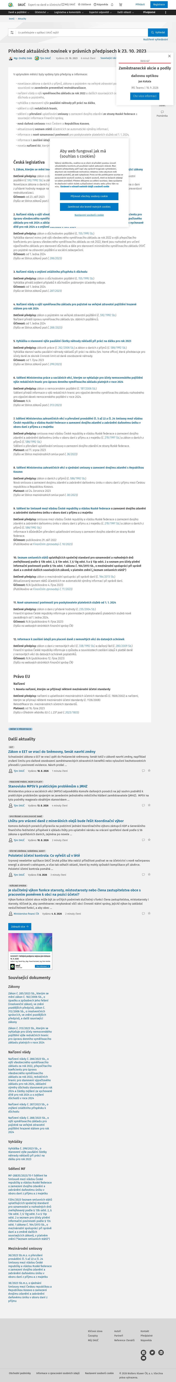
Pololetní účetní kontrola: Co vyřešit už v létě (44, 855)
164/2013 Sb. (106, 576)
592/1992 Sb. (34, 180)
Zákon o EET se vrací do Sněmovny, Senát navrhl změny (51, 752)
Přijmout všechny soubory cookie (89, 196)
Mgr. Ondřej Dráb (23, 58)
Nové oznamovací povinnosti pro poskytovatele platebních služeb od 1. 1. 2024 (66, 602)
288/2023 (55, 327)
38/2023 (72, 495)
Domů (11, 19)
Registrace (159, 4)
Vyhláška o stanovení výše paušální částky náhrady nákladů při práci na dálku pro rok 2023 (73, 341)
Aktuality (22, 19)
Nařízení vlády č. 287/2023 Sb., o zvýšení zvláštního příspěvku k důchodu (28, 1108)
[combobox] (88, 32)
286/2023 (55, 258)
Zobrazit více (18, 926)
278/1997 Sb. (112, 437)
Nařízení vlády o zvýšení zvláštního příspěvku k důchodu (51, 271)
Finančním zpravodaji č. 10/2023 (52, 544)
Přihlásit (140, 4)
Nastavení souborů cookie (99, 1373)
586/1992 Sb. (118, 347)
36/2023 (71, 454)
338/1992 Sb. (86, 646)
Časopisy (93, 1335)
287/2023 (55, 291)
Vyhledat (160, 32)
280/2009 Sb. (124, 646)
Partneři (118, 1335)
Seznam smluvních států (33, 557)
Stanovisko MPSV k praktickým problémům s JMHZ (47, 786)
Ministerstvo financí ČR (26, 913)
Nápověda (102, 4)
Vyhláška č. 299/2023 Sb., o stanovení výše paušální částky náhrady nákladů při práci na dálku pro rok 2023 (27, 1154)
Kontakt (145, 1331)
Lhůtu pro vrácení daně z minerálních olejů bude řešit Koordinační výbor (66, 821)
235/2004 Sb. (87, 609)
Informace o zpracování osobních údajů (58, 1373)
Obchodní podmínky (20, 1373)
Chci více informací (144, 96)
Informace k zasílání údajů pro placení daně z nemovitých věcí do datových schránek (70, 639)
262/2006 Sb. (66, 347)
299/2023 (55, 364)
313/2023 (55, 405)
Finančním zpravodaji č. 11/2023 (52, 589)
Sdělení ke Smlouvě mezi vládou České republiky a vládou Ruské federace (63, 508)
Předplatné (147, 1335)
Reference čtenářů (124, 1340)
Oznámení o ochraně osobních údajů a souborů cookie (84, 186)
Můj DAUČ (93, 1340)
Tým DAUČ (45, 58)
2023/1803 (71, 712)
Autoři (117, 1331)
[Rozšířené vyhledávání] (12, 33)
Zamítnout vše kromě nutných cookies (89, 206)
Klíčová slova (95, 1331)
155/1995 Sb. (85, 233)
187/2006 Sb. (88, 388)
